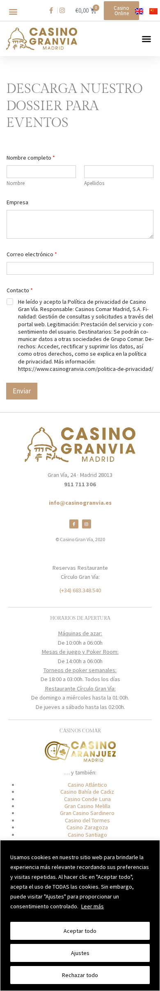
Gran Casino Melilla (87, 806)
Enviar (22, 390)
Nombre (16, 183)
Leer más (92, 906)
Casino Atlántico (87, 784)
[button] (13, 11)
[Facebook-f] (73, 523)
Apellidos (94, 183)
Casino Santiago (87, 834)
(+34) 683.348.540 (80, 590)
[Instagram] (86, 523)
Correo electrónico (32, 254)
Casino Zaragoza (87, 827)
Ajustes (80, 953)
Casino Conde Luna (87, 799)
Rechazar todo (80, 975)
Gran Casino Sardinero (87, 813)
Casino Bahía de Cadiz (87, 791)
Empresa (17, 202)
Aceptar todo (80, 931)
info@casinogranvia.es (80, 502)
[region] (80, 915)
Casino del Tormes (87, 820)
